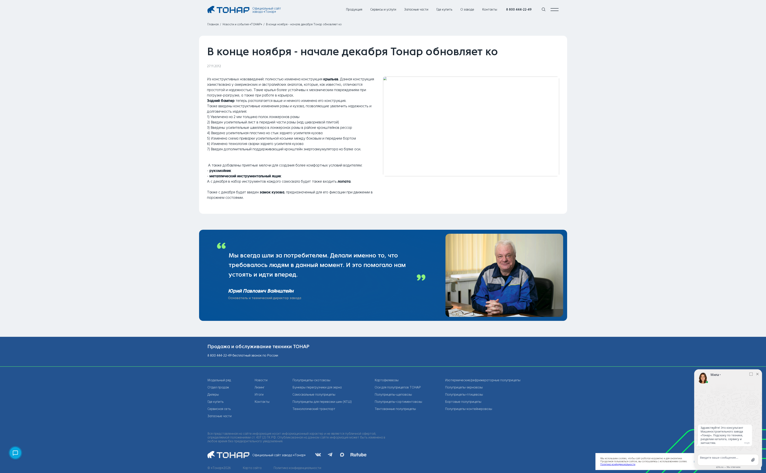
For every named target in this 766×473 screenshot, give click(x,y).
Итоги (259, 394)
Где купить (444, 9)
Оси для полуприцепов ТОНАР (398, 387)
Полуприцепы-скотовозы (311, 380)
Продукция (354, 9)
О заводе (467, 9)
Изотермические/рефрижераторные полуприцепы (482, 380)
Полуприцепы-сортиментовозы (398, 401)
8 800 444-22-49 (519, 9)
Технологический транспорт (313, 409)
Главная (213, 24)
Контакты (489, 9)
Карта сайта (252, 468)
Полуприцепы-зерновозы (464, 387)
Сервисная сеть (219, 409)
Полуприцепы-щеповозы (393, 394)
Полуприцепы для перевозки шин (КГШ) (322, 401)
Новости (261, 380)
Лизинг (260, 387)
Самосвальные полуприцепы (313, 394)
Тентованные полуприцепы (395, 409)
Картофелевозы (387, 380)
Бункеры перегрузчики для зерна (317, 387)
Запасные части (416, 9)
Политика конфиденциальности (297, 468)
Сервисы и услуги (383, 9)
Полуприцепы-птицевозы (464, 394)
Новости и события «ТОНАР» (242, 24)
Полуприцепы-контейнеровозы (468, 409)
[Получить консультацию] (15, 453)
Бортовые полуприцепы (463, 401)
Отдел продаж (218, 387)
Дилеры (213, 394)
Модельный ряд (219, 380)
